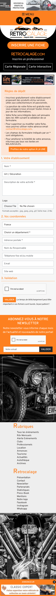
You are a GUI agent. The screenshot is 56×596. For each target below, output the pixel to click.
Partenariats (23, 486)
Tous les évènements (28, 432)
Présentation (23, 477)
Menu (29, 14)
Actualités (22, 457)
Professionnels (24, 444)
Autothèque (23, 460)
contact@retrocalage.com (19, 129)
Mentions (22, 496)
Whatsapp (22, 508)
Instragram (22, 505)
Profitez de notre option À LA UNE (28, 149)
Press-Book (23, 493)
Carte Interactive (40, 67)
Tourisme (22, 454)
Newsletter (22, 483)
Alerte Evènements (27, 438)
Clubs (20, 441)
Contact (21, 480)
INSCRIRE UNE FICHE (28, 45)
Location (21, 447)
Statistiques (23, 490)
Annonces (22, 450)
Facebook (22, 502)
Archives (21, 463)
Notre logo (22, 499)
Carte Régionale (15, 67)
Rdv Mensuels (24, 435)
